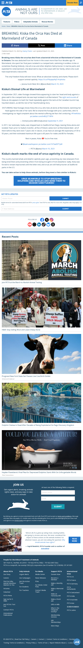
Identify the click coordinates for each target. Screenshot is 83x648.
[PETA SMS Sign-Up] (34, 224)
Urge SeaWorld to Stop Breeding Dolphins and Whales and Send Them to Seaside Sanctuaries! (41, 180)
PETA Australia (72, 600)
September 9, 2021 (55, 121)
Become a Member (54, 579)
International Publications (8, 614)
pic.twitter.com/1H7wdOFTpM (50, 144)
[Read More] (41, 540)
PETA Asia (70, 603)
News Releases (40, 578)
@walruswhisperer (30, 144)
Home (4, 26)
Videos (16, 22)
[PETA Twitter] (47, 220)
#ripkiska (61, 79)
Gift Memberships (56, 621)
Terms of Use (42, 643)
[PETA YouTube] (30, 224)
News (8, 26)
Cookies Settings (73, 643)
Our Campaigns (24, 578)
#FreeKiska (76, 113)
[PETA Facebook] (42, 220)
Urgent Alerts (24, 574)
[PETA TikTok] (44, 224)
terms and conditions (65, 516)
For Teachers (24, 590)
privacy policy (19, 520)
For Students (24, 587)
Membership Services (55, 616)
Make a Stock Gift (56, 600)
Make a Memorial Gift (57, 589)
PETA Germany (72, 584)
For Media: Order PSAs (41, 586)
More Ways (55, 626)
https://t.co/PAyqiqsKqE (47, 79)
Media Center (40, 574)
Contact (41, 639)
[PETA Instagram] (51, 220)
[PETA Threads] (53, 224)
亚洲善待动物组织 (73, 607)
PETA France (71, 580)
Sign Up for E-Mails (8, 600)
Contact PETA (8, 610)
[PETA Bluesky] (48, 224)
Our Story (6, 574)
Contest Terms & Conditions (56, 639)
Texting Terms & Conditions (13, 643)
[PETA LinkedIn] (39, 224)
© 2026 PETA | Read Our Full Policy (16, 639)
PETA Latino (71, 610)
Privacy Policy (31, 643)
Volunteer (6, 592)
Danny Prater (27, 51)
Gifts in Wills (55, 604)
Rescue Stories (47, 22)
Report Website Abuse (58, 643)
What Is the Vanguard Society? (55, 610)
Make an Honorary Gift (56, 595)
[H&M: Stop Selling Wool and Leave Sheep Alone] (41, 310)
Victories (6, 588)
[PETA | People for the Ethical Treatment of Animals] (6, 11)
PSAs (37, 581)
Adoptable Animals (30, 22)
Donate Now (55, 574)
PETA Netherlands (71, 588)
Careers (6, 578)
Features (6, 22)
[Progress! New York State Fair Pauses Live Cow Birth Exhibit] (41, 357)
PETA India (71, 596)
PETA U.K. (70, 577)
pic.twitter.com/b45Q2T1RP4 (41, 116)
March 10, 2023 (57, 84)
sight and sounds (69, 97)
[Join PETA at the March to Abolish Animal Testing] (41, 262)
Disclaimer (73, 639)
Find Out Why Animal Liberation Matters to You (9, 583)
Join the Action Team (24, 582)
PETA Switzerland (73, 592)
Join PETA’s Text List (9, 605)
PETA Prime (7, 596)
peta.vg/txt (35, 202)
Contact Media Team (40, 591)
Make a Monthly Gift (56, 584)
